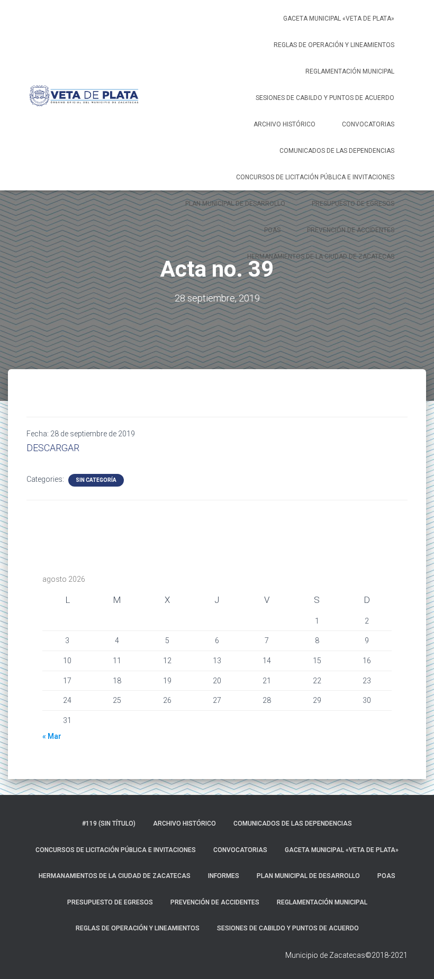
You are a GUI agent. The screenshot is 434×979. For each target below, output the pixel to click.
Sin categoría (96, 480)
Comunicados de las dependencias (336, 150)
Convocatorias (368, 124)
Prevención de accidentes (350, 230)
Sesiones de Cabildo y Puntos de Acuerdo (325, 98)
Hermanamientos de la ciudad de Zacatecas (320, 256)
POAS (272, 230)
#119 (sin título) (108, 823)
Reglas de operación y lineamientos (334, 45)
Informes (223, 876)
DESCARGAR (52, 447)
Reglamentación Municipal (349, 71)
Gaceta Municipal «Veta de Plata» (338, 18)
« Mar (51, 736)
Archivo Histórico (284, 124)
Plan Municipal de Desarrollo (235, 203)
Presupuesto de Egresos (353, 203)
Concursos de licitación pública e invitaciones (315, 177)
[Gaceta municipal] (84, 95)
